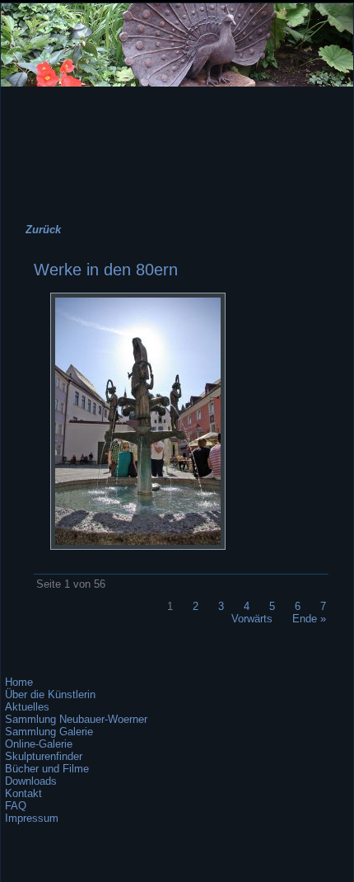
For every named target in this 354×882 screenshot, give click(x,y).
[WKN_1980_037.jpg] (138, 546)
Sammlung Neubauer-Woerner (76, 719)
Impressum (31, 818)
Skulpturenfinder (43, 756)
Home (19, 682)
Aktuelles (27, 707)
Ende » (309, 618)
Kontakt (23, 793)
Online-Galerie (38, 744)
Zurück (43, 229)
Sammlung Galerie (49, 731)
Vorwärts (251, 618)
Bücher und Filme (47, 768)
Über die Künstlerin (50, 694)
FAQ (15, 806)
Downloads (31, 781)
